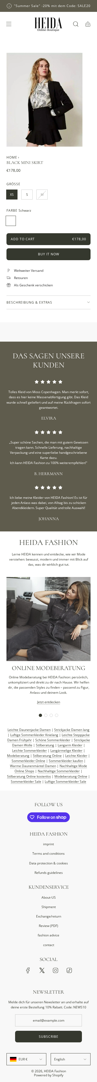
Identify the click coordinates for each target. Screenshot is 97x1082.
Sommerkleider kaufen (66, 760)
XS (12, 194)
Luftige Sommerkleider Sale (65, 781)
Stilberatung (45, 745)
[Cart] (88, 24)
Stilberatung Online (47, 755)
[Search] (76, 24)
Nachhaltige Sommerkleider (59, 771)
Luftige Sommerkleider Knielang (34, 735)
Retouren (21, 278)
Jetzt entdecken (48, 702)
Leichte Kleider (76, 755)
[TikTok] (69, 970)
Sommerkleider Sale (26, 781)
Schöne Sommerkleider (52, 740)
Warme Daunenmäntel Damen (33, 766)
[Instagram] (55, 970)
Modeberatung (18, 755)
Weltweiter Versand (28, 270)
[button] (40, 715)
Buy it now (48, 254)
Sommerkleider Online (28, 760)
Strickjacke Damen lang (71, 729)
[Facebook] (28, 970)
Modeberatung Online (70, 776)
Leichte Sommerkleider (29, 750)
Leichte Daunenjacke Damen (29, 729)
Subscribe (48, 1036)
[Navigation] (8, 24)
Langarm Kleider (70, 745)
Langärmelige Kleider (66, 750)
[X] (41, 970)
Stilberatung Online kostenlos (29, 776)
